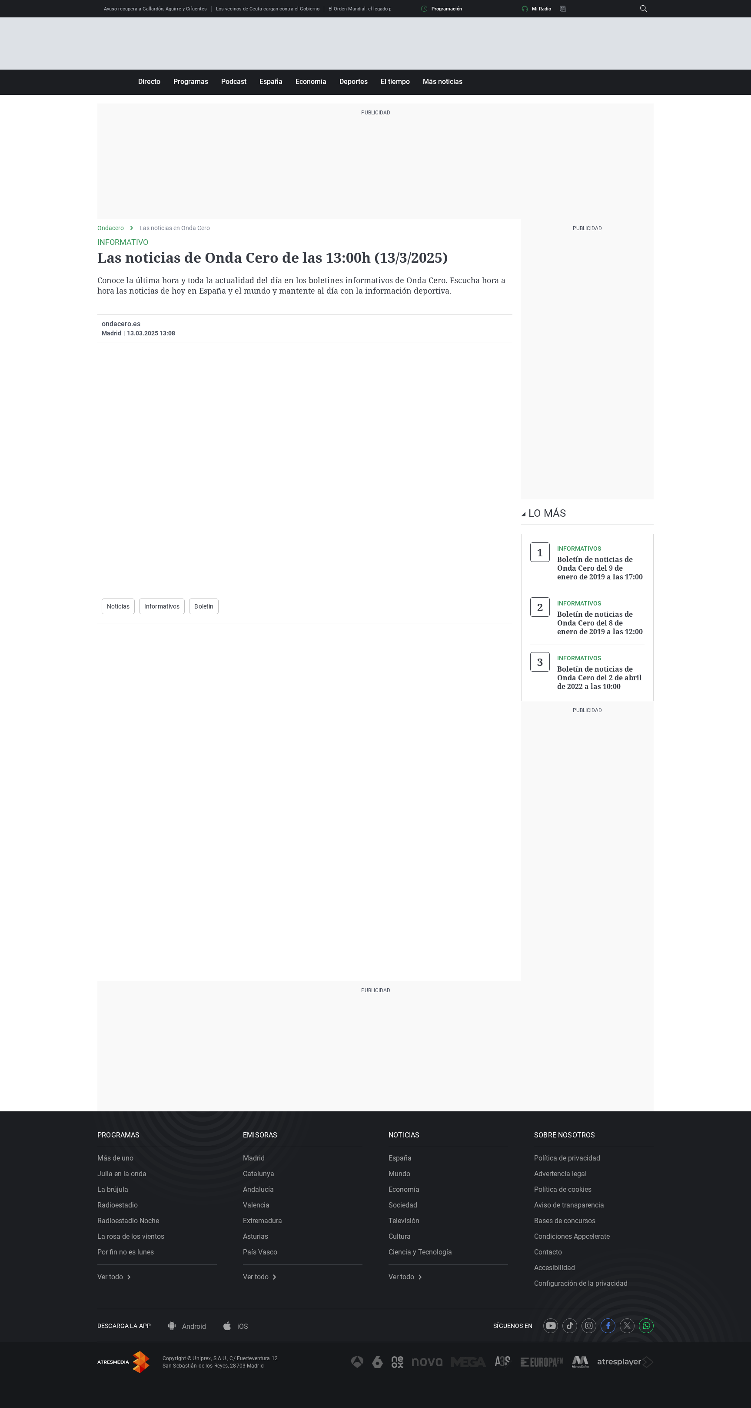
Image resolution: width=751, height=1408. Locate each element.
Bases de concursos (564, 1221)
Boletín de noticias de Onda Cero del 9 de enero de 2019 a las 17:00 (600, 568)
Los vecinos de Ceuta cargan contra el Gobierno (267, 9)
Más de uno (115, 1158)
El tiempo (395, 81)
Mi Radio (541, 9)
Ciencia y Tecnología (420, 1252)
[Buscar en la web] (643, 9)
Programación (447, 9)
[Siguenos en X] (627, 1325)
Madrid (254, 1158)
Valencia (256, 1205)
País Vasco (260, 1252)
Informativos (161, 606)
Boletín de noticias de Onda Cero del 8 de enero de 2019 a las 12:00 (600, 622)
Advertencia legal (560, 1174)
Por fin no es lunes (125, 1252)
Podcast (233, 81)
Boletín (203, 606)
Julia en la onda (121, 1174)
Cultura (400, 1236)
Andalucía (258, 1189)
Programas (190, 81)
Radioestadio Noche (128, 1221)
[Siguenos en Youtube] (550, 1325)
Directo (149, 81)
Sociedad (403, 1205)
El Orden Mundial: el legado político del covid (377, 9)
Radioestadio (117, 1205)
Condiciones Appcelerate (572, 1236)
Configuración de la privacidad (581, 1283)
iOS (242, 1326)
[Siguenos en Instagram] (589, 1325)
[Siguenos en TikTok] (569, 1325)
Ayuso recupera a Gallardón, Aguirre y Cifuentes (155, 9)
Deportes (353, 81)
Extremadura (262, 1221)
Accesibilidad (554, 1268)
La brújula (112, 1189)
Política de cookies (562, 1189)
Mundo (399, 1174)
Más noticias (442, 81)
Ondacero (110, 227)
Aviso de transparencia (569, 1205)
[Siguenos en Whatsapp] (646, 1325)
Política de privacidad (567, 1158)
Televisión (404, 1221)
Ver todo (110, 1277)
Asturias (255, 1236)
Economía (311, 81)
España (270, 81)
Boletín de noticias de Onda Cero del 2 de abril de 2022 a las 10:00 (599, 677)
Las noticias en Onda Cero (175, 227)
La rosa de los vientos (130, 1236)
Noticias (118, 606)
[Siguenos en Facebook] (608, 1325)
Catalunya (258, 1174)
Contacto (548, 1252)
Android (193, 1326)
